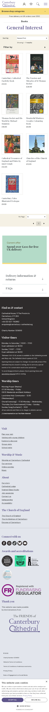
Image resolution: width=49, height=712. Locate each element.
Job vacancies (8, 493)
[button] (24, 706)
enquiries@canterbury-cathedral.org (17, 324)
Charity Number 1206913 (11, 658)
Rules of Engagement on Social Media (15, 675)
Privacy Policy (7, 671)
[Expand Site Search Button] (38, 4)
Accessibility (7, 503)
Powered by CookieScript (24, 709)
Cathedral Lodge (9, 486)
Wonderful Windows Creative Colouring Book (35, 121)
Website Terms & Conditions (12, 662)
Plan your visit (7, 434)
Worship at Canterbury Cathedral (16, 460)
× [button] (46, 682)
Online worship (8, 467)
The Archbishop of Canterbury (14, 519)
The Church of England (11, 516)
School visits (7, 447)
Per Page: (22, 217)
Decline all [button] (36, 700)
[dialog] (24, 695)
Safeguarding (7, 500)
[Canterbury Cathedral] (9, 4)
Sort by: (6, 38)
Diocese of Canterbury (11, 522)
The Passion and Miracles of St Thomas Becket (36, 81)
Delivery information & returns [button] (21, 277)
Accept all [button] (12, 700)
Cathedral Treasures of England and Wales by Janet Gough (12, 161)
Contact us (6, 496)
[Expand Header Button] (45, 4)
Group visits (7, 444)
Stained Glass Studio (10, 490)
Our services (7, 464)
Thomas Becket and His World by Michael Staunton (12, 121)
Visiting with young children (13, 437)
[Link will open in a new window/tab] (4, 543)
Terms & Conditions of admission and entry (17, 666)
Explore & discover (9, 441)
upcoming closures (8, 374)
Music (4, 470)
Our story (6, 483)
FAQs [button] (9, 288)
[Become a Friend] (24, 627)
